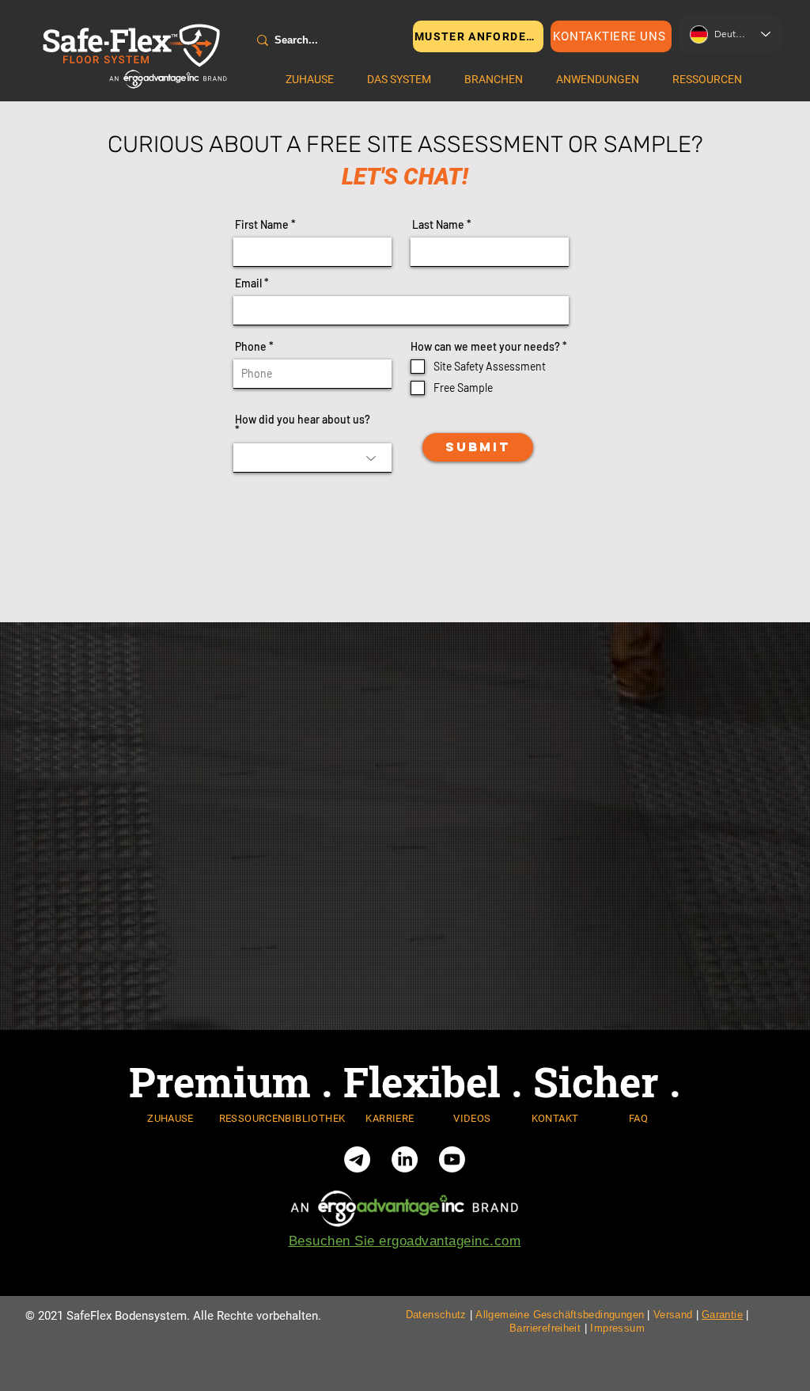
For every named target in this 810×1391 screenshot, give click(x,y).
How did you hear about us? (302, 420)
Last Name (438, 224)
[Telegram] (357, 1159)
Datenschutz (436, 1315)
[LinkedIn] (405, 1159)
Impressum (617, 1328)
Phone (251, 346)
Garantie (722, 1315)
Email (248, 283)
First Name (262, 224)
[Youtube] (452, 1159)
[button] (399, 79)
